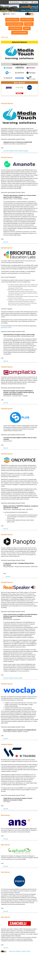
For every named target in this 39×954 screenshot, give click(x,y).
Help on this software (14, 951)
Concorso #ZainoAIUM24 (19, 32)
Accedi (35, 2)
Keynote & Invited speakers (14, 24)
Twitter (16, 151)
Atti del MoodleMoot (15, 28)
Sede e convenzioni (27, 19)
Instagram (25, 151)
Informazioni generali (12, 19)
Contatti (23, 951)
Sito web (5, 151)
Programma (29, 24)
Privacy (28, 951)
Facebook (10, 151)
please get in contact (6, 327)
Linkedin (20, 151)
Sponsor (27, 28)
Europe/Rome (15, 2)
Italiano (26, 2)
